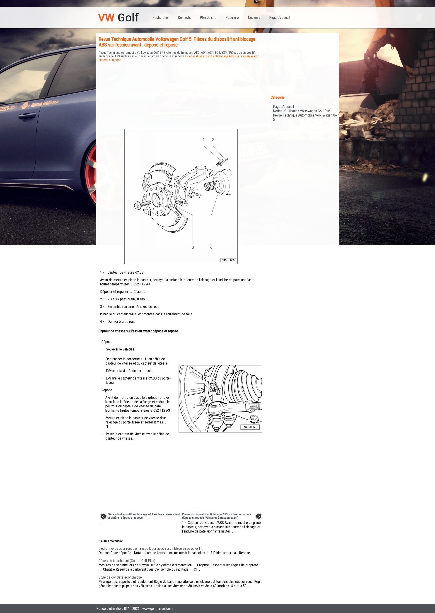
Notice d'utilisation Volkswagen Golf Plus (302, 111)
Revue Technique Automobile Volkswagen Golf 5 (130, 52)
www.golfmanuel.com (157, 608)
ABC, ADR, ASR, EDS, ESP (210, 52)
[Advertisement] (181, 93)
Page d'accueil (279, 17)
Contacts (184, 17)
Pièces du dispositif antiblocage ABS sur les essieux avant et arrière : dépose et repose (177, 54)
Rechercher (160, 17)
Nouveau (254, 17)
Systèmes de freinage (178, 52)
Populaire (232, 17)
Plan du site (208, 17)
